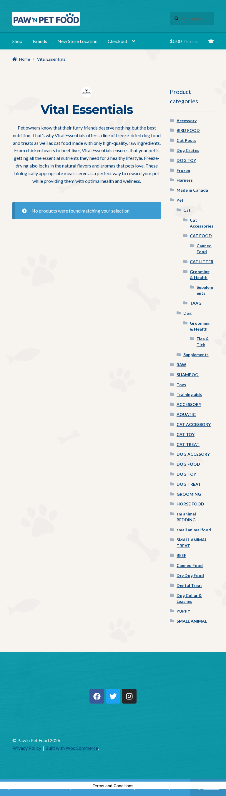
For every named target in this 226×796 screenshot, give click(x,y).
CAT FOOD (201, 235)
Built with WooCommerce (71, 748)
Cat (187, 210)
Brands (40, 41)
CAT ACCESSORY (194, 424)
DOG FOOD (188, 464)
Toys (181, 384)
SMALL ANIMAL (192, 620)
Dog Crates (188, 150)
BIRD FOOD (188, 130)
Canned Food (190, 565)
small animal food (194, 529)
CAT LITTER (201, 261)
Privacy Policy (26, 748)
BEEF (181, 555)
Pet (180, 200)
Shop (17, 41)
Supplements (196, 354)
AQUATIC (186, 414)
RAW (181, 364)
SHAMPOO (188, 374)
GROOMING (189, 494)
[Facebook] (96, 696)
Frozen (183, 170)
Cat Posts (186, 140)
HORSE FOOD (190, 503)
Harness (185, 180)
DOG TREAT (189, 484)
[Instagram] (129, 696)
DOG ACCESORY (193, 454)
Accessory (187, 120)
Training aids (189, 394)
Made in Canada (192, 190)
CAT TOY (186, 434)
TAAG (196, 303)
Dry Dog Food (190, 575)
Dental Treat (189, 585)
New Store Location (77, 41)
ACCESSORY (189, 404)
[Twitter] (113, 696)
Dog (187, 313)
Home (24, 59)
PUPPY (183, 610)
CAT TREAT (188, 444)
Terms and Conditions (113, 785)
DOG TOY (186, 160)
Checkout (117, 41)
